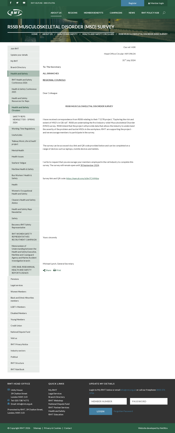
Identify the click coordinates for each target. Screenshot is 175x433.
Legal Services (55, 393)
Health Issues (18, 156)
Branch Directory (18, 67)
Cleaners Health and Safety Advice (23, 201)
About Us (56, 12)
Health (15, 184)
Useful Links (17, 135)
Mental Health (18, 150)
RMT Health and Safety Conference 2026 (22, 81)
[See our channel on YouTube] (24, 3)
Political (14, 357)
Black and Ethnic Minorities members (22, 299)
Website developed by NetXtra (152, 428)
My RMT (14, 61)
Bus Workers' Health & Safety (22, 176)
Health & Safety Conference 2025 (24, 90)
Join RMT (15, 48)
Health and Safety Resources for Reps (20, 99)
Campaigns (116, 12)
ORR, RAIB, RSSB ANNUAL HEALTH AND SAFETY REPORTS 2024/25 (23, 270)
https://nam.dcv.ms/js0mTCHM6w (82, 178)
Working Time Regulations (23, 129)
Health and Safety (67, 34)
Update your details (19, 55)
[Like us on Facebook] (11, 3)
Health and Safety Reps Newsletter (22, 210)
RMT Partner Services (58, 407)
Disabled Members (19, 313)
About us (47, 34)
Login (100, 411)
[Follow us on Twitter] (17, 3)
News (132, 12)
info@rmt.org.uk (24, 404)
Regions (72, 12)
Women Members (18, 291)
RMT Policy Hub (150, 12)
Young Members (18, 319)
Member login (157, 3)
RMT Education (55, 414)
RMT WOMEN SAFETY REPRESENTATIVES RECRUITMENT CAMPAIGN (24, 237)
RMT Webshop (55, 400)
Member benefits (93, 12)
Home (35, 34)
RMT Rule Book (17, 369)
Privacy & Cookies (52, 428)
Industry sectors (18, 350)
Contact (68, 428)
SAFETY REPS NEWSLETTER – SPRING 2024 (24, 119)
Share (48, 270)
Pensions (15, 279)
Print (58, 270)
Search (164, 13)
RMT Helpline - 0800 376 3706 (43, 3)
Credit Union (16, 325)
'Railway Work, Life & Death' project (24, 142)
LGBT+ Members (18, 307)
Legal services (17, 285)
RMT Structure (17, 363)
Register (133, 3)
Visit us (14, 338)
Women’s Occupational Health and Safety (22, 192)
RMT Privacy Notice (19, 344)
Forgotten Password (123, 411)
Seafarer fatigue (19, 163)
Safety (15, 218)
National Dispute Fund (20, 332)
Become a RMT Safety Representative (21, 226)
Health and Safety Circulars (98, 34)
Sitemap (37, 428)
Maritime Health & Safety (22, 169)
